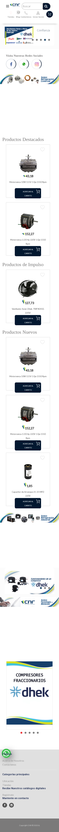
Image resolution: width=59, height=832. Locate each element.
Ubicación (8, 780)
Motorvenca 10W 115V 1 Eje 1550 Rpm (28, 182)
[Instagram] (37, 64)
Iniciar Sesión (38, 17)
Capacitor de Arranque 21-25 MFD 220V (28, 494)
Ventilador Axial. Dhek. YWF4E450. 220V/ (28, 311)
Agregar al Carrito (28, 194)
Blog (18, 17)
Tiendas (11, 17)
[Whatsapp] (25, 64)
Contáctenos (26, 17)
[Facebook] (12, 64)
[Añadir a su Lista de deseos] (42, 149)
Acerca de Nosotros (13, 760)
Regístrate (8, 794)
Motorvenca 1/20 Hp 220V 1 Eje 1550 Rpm (28, 241)
